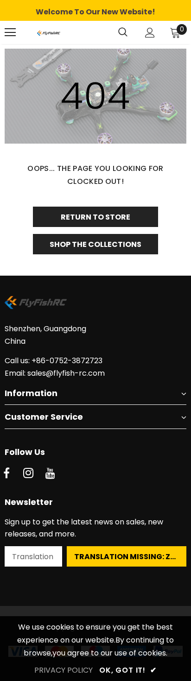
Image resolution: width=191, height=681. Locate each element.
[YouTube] (50, 473)
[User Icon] (150, 33)
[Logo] (48, 32)
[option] (95, 12)
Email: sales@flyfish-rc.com (55, 373)
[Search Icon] (122, 32)
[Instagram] (28, 473)
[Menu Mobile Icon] (10, 32)
